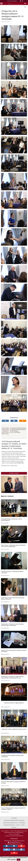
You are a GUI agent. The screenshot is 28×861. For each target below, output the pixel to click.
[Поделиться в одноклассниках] (22, 421)
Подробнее (13, 859)
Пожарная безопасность (9, 825)
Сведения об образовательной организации (14, 820)
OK (18, 859)
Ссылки (18, 825)
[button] (3, 484)
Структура (14, 818)
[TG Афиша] (14, 846)
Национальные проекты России (10, 822)
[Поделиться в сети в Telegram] (14, 421)
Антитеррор (22, 822)
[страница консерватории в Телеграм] (6, 846)
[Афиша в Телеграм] (14, 853)
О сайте (22, 825)
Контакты (14, 827)
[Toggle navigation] (25, 7)
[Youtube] (21, 846)
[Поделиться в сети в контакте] (5, 421)
